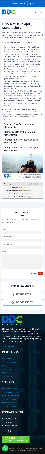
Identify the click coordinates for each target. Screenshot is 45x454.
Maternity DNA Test (11, 392)
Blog (5, 366)
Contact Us (8, 376)
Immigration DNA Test (12, 399)
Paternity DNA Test (10, 389)
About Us (7, 373)
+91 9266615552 (10, 422)
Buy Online (8, 359)
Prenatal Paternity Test (12, 396)
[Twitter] (34, 4)
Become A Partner (10, 362)
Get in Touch (6, 346)
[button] (19, 3)
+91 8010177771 (10, 419)
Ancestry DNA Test (10, 403)
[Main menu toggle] (41, 12)
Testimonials (8, 369)
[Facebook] (31, 4)
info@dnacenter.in (11, 426)
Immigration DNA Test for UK (14, 406)
